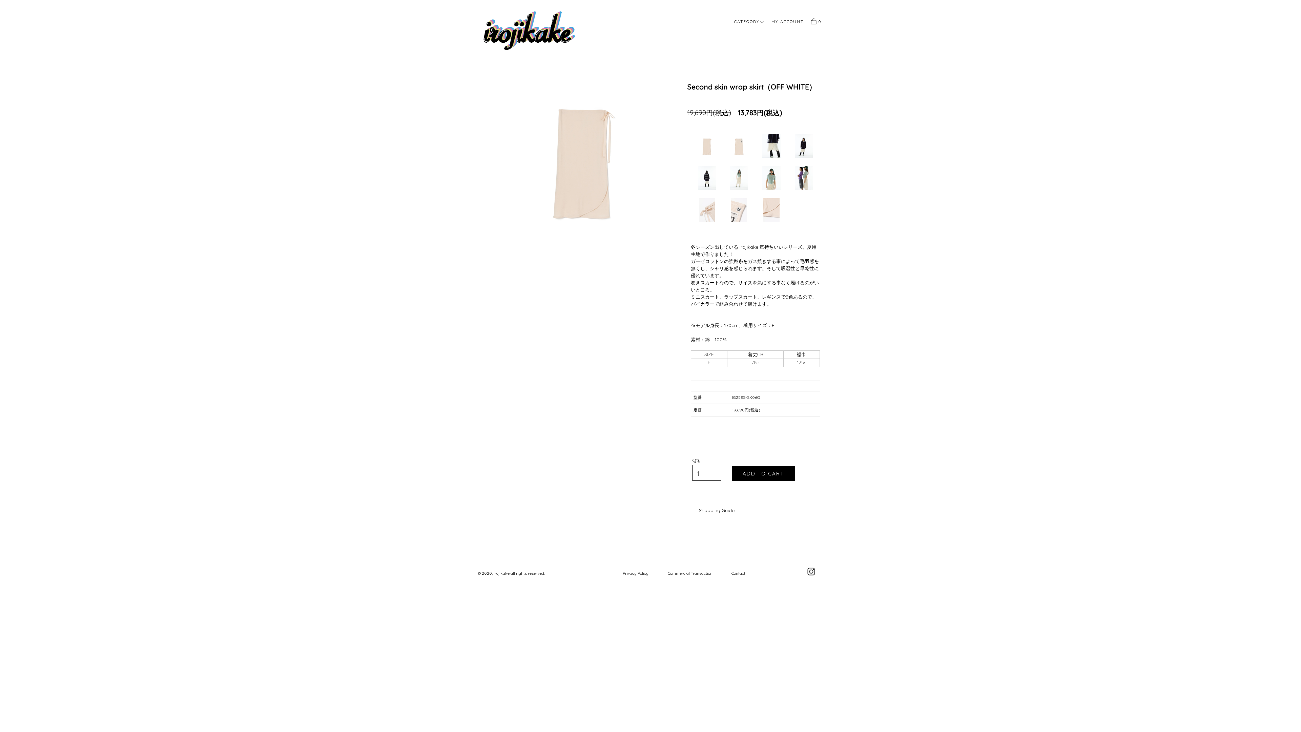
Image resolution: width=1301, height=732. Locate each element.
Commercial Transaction (690, 573)
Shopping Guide (717, 510)
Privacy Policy (635, 573)
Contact (738, 573)
